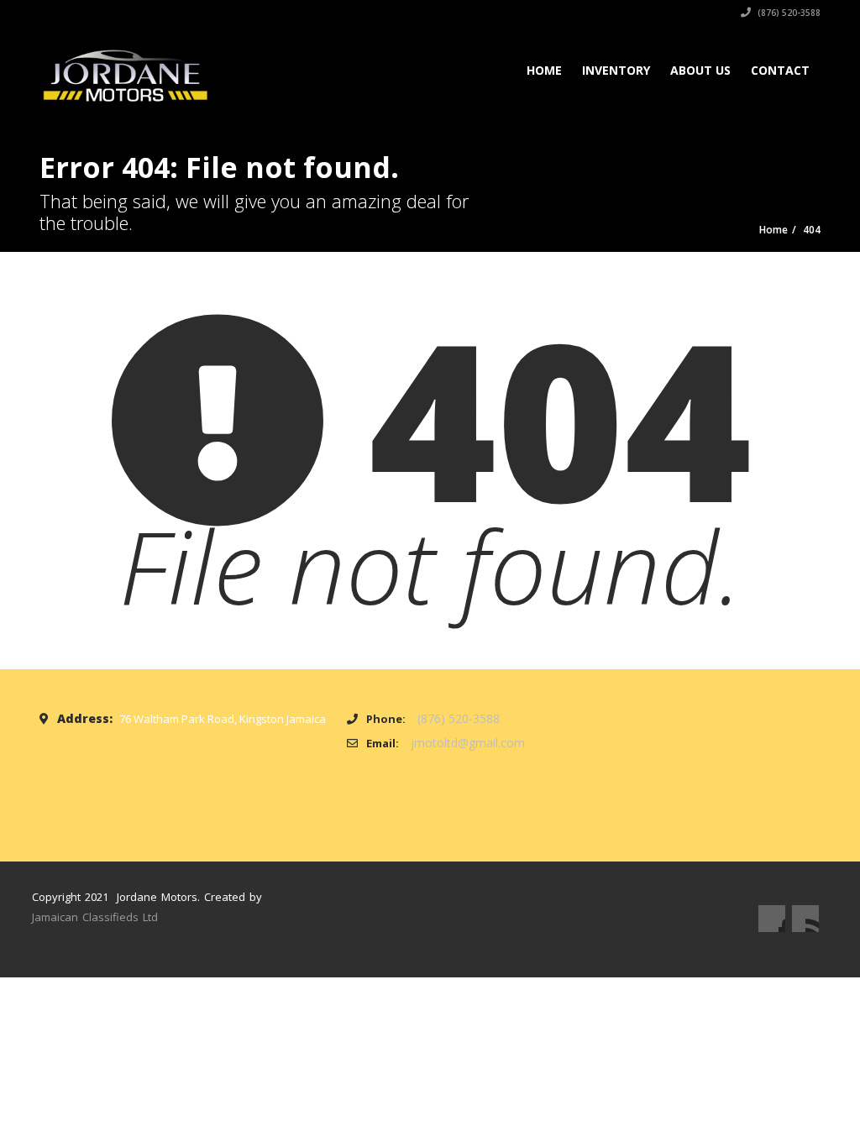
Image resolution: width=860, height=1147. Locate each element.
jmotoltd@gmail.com (468, 743)
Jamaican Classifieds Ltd (95, 916)
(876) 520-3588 (788, 12)
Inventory (616, 70)
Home (544, 70)
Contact (780, 70)
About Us (700, 70)
